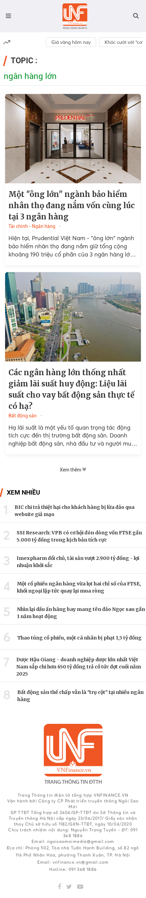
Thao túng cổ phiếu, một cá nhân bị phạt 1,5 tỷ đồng (79, 638)
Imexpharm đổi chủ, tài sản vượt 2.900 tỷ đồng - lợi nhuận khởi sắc (78, 561)
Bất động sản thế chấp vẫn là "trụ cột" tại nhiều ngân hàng (80, 695)
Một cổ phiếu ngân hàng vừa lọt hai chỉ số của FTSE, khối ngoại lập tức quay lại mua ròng (79, 587)
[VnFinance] (75, 16)
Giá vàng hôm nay (71, 42)
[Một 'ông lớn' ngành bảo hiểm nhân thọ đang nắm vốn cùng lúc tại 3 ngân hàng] (73, 138)
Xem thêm (71, 469)
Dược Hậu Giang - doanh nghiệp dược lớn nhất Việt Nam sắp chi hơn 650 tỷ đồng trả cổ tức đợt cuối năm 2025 (78, 666)
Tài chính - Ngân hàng (31, 226)
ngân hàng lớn (30, 76)
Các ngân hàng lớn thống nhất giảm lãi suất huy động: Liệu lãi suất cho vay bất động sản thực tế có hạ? (71, 389)
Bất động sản (22, 415)
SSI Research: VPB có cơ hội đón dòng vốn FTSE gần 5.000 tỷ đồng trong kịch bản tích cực (79, 536)
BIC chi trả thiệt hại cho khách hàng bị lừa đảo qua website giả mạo (74, 510)
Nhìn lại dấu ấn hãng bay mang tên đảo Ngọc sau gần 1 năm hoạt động (81, 612)
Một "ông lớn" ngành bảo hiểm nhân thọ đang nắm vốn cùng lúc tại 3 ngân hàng (71, 205)
